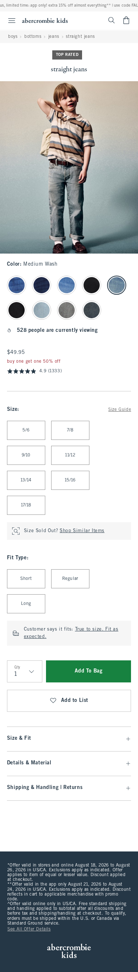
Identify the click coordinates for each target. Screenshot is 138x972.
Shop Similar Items (82, 531)
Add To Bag (89, 671)
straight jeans (80, 37)
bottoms (32, 37)
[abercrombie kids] (45, 20)
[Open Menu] (9, 20)
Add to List (75, 700)
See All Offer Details (29, 929)
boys (12, 37)
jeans (53, 37)
